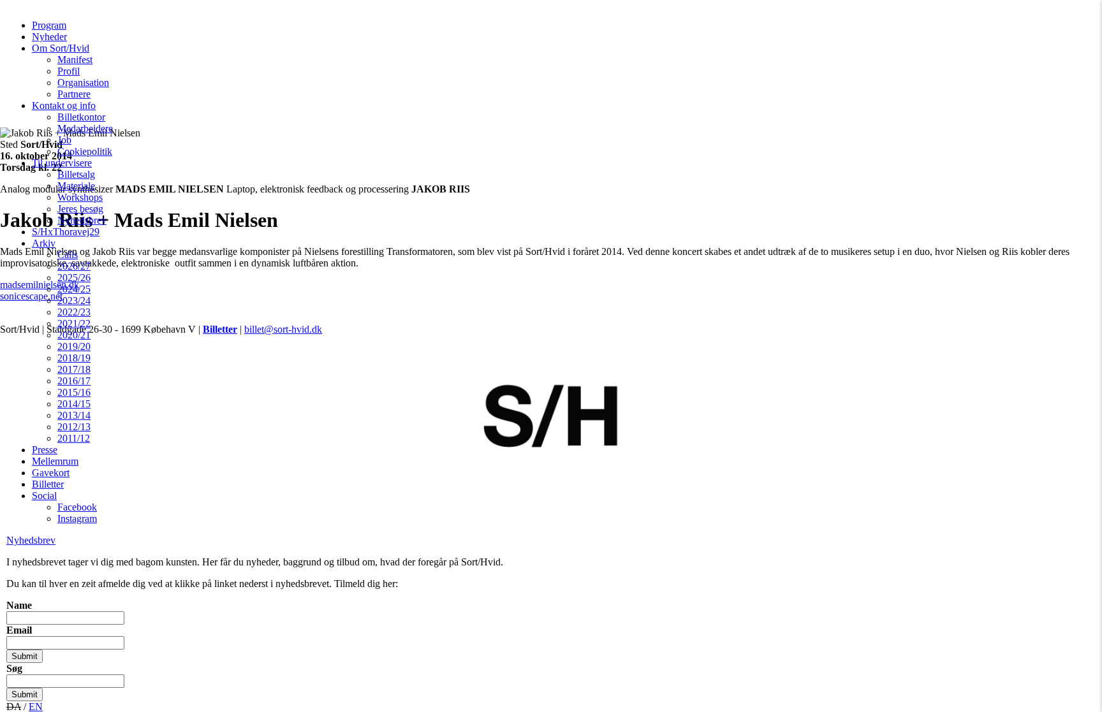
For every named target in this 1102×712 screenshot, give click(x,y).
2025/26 (74, 277)
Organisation (83, 82)
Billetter (48, 484)
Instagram (77, 518)
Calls (67, 254)
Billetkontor (81, 117)
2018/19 (74, 357)
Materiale (76, 185)
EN (36, 706)
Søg (14, 668)
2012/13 (74, 426)
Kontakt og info (64, 105)
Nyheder (49, 36)
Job (64, 139)
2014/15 (74, 403)
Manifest (74, 59)
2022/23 (74, 312)
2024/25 (74, 289)
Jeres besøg (80, 208)
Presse (44, 449)
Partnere (74, 94)
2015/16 (74, 392)
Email (19, 630)
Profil (68, 71)
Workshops (80, 197)
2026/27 (74, 266)
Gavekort (51, 472)
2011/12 (73, 438)
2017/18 (74, 369)
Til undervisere (62, 162)
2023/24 (74, 300)
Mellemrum (55, 461)
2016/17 (74, 380)
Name (19, 605)
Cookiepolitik (84, 151)
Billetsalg (76, 174)
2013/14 (74, 415)
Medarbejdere (85, 128)
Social (44, 495)
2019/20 (74, 346)
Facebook (77, 507)
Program (49, 25)
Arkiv (43, 243)
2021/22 (74, 323)
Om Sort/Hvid (60, 48)
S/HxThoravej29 (65, 231)
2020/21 (74, 335)
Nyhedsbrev (82, 220)
